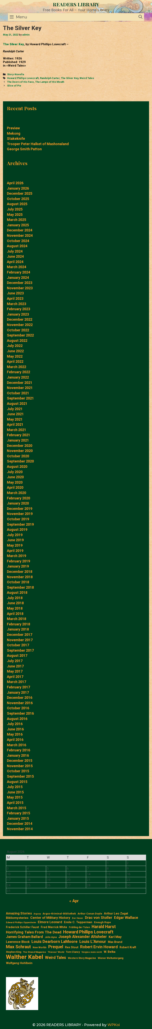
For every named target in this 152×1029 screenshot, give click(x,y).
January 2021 (18, 440)
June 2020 (15, 477)
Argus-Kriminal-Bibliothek (59, 913)
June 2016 (15, 729)
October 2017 (18, 645)
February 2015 (18, 813)
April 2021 (15, 424)
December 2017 (19, 634)
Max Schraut (18, 946)
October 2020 (18, 456)
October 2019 (18, 519)
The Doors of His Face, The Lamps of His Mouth (35, 81)
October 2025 (18, 199)
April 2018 (15, 614)
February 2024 (18, 272)
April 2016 (15, 740)
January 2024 (18, 277)
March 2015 (16, 808)
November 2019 (20, 514)
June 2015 (15, 792)
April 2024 (15, 262)
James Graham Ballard (24, 937)
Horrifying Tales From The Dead (33, 932)
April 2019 (15, 551)
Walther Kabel (24, 957)
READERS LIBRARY (76, 4)
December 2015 (19, 760)
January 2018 (18, 629)
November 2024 (20, 235)
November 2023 (20, 288)
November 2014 (20, 829)
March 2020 (16, 493)
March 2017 (16, 682)
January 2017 (18, 692)
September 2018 (20, 587)
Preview (13, 128)
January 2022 (18, 377)
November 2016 (20, 703)
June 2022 (15, 351)
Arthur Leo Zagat (116, 913)
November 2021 (20, 388)
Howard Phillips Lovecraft (23, 78)
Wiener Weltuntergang (110, 958)
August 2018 (17, 592)
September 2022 (20, 335)
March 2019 (16, 556)
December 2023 (19, 283)
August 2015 (17, 782)
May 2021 (15, 419)
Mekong (13, 133)
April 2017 (15, 677)
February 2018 (18, 624)
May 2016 (15, 734)
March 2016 (16, 745)
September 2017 (20, 650)
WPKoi (113, 1025)
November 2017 (20, 640)
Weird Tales (87, 78)
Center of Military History (50, 918)
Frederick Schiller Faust (22, 927)
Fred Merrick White (54, 927)
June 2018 (15, 603)
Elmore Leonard (50, 922)
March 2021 (16, 430)
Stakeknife (16, 138)
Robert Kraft (128, 947)
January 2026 (18, 188)
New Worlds (40, 947)
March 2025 (16, 220)
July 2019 (15, 535)
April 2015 (15, 803)
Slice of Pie (14, 85)
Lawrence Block (18, 942)
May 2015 (15, 797)
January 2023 (18, 314)
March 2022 (16, 367)
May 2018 (15, 608)
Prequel (55, 946)
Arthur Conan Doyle (90, 913)
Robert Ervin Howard (99, 946)
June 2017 (15, 666)
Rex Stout (71, 947)
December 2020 (19, 446)
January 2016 (18, 755)
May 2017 (15, 671)
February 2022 (18, 372)
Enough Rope (102, 922)
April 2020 (15, 487)
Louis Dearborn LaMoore (54, 941)
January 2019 (18, 566)
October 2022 (18, 330)
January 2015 (18, 818)
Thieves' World (56, 952)
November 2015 (20, 766)
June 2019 (15, 540)
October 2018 (18, 582)
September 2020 (20, 461)
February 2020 (18, 498)
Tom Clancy (73, 951)
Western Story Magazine (82, 958)
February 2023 (18, 309)
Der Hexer (77, 918)
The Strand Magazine (34, 952)
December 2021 (19, 383)
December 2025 (19, 193)
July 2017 (15, 661)
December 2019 (19, 509)
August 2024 (17, 246)
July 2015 (15, 787)
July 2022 (15, 346)
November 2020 (20, 451)
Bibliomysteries (17, 918)
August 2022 (17, 340)
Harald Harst (104, 926)
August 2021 (17, 403)
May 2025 (15, 214)
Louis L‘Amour (92, 941)
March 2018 (16, 619)
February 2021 (18, 435)
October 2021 (18, 393)
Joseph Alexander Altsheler (82, 936)
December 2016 (19, 697)
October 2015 (18, 771)
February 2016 (18, 750)
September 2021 (20, 398)
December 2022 (19, 319)
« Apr (74, 900)
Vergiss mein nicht (92, 952)
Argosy (37, 914)
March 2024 (16, 267)
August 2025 (17, 204)
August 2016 (17, 719)
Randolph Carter (50, 78)
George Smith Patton (24, 149)
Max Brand (115, 942)
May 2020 (15, 482)
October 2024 (18, 241)
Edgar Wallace (126, 917)
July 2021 (15, 409)
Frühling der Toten (79, 927)
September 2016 (20, 713)
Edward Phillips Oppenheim (21, 922)
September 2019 (20, 524)
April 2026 (15, 183)
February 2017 (18, 687)
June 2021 (15, 414)
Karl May (115, 937)
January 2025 (18, 225)
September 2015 (20, 776)
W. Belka (109, 952)
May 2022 (15, 356)
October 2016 (18, 708)
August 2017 (17, 655)
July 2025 (15, 209)
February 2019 (18, 561)
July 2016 (15, 724)
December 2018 (19, 571)
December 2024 (19, 230)
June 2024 (15, 256)
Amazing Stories (19, 913)
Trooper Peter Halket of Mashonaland (38, 144)
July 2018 (15, 598)
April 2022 (15, 361)
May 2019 (15, 545)
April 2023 (15, 298)
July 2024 (15, 251)
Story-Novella (15, 74)
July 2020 (15, 472)
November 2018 (20, 577)
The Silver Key (13, 44)
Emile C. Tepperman (78, 922)
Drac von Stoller (98, 917)
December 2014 (19, 823)
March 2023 (16, 304)
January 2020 (18, 503)
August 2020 (17, 466)
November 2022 (20, 325)
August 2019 (17, 529)
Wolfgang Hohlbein (19, 963)
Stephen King (13, 952)
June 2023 (15, 293)
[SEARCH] (140, 17)
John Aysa (51, 937)
